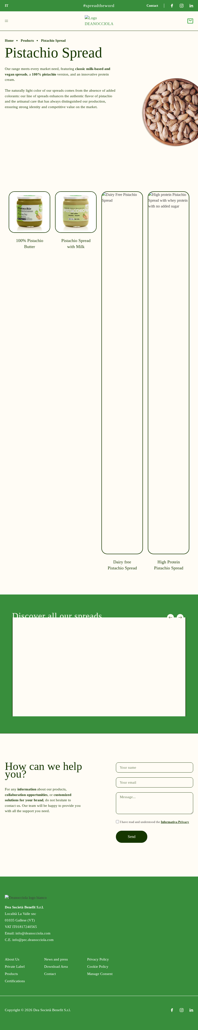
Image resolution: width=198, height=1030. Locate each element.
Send (131, 837)
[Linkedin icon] (191, 5)
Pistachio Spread (53, 40)
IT (6, 5)
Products (27, 40)
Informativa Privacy (175, 822)
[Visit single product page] (29, 384)
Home (9, 40)
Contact (152, 5)
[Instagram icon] (182, 6)
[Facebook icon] (172, 6)
